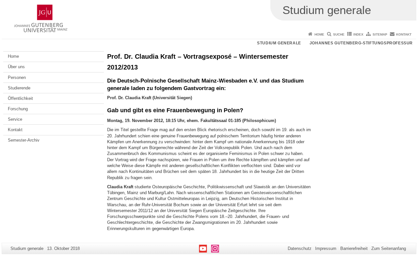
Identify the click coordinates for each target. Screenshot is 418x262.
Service (15, 119)
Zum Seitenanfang (388, 248)
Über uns (16, 66)
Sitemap (380, 34)
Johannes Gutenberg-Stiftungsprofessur (361, 43)
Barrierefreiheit (354, 248)
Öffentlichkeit (20, 98)
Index (358, 34)
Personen (17, 77)
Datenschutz (300, 248)
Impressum (325, 248)
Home (319, 34)
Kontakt (403, 34)
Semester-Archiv (24, 140)
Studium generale (279, 43)
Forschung (18, 108)
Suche (339, 34)
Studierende (19, 87)
